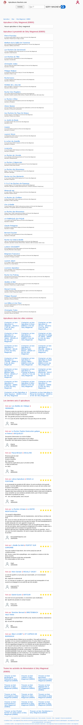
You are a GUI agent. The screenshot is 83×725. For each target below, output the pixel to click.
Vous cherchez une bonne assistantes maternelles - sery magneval (37, 723)
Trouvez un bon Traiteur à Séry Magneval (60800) (28, 677)
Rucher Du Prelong (11, 275)
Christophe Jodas (10, 63)
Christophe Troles (10, 310)
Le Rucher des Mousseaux (14, 169)
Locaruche (8, 148)
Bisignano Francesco (12, 253)
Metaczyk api (9, 190)
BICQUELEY (18, 433)
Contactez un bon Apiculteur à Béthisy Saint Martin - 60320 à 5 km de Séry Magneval (28, 350)
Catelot (7, 127)
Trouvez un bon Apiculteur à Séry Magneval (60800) (45, 703)
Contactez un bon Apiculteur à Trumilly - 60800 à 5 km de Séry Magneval (11, 361)
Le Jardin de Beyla (11, 120)
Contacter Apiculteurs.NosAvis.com (29, 718)
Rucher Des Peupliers (12, 92)
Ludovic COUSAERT (12, 246)
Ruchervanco (9, 78)
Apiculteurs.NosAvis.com (17, 2)
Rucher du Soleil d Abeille (13, 239)
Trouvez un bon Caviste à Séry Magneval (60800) (28, 686)
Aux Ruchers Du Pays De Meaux (16, 113)
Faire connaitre (42, 718)
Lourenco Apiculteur (11, 268)
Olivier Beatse (9, 106)
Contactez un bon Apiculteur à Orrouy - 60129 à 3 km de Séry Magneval (44, 326)
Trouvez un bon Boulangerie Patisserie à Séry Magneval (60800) (11, 678)
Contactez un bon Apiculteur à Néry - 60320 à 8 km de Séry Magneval (28, 384)
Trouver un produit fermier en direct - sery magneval (66, 723)
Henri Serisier (17, 572)
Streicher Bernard (18, 612)
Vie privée (48, 718)
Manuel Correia (10, 289)
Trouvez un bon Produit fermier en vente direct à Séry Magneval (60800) (15, 712)
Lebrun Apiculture (18, 479)
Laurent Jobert (9, 261)
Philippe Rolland (10, 71)
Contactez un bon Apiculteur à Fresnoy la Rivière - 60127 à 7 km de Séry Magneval (28, 372)
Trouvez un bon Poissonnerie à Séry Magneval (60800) (10, 704)
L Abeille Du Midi (18, 545)
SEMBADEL (9, 408)
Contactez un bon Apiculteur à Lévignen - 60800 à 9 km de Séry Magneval (44, 385)
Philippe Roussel (10, 296)
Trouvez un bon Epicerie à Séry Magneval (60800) (11, 686)
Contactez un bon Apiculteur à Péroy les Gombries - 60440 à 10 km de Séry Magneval (41, 394)
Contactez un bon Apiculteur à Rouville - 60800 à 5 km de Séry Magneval (45, 349)
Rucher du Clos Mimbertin (14, 176)
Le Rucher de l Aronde (12, 155)
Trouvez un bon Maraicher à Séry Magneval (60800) (28, 703)
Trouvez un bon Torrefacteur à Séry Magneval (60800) (41, 712)
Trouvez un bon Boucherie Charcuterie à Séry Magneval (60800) (45, 678)
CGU (53, 718)
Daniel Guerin (17, 595)
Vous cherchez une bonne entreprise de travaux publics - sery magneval (38, 720)
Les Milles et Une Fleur (12, 303)
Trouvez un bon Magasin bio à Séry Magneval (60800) (44, 687)
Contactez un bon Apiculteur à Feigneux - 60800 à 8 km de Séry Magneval (11, 385)
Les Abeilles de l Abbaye (20, 406)
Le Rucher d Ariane (19, 509)
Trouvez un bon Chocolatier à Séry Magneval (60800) (45, 695)
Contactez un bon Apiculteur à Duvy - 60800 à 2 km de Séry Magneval (28, 325)
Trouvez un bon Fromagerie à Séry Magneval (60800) (11, 695)
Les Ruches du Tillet (11, 56)
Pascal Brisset (17, 453)
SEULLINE (28, 453)
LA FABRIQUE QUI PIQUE (14, 218)
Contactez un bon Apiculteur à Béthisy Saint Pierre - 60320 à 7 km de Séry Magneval (11, 373)
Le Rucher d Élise (11, 99)
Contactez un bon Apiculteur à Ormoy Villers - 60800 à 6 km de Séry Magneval (27, 361)
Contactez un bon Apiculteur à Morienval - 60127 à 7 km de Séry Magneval (45, 372)
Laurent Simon (9, 134)
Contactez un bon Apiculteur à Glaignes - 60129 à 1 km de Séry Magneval (11, 326)
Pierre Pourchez (10, 35)
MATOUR (27, 595)
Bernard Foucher (10, 232)
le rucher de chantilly (12, 141)
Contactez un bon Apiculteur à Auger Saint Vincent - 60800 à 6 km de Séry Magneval (45, 361)
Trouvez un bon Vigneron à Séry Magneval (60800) (28, 695)
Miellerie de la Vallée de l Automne (17, 42)
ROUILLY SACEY (29, 572)
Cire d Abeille (9, 204)
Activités (20, 7)
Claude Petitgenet (11, 225)
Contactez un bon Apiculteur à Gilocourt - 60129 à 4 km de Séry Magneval (11, 349)
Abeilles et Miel (10, 282)
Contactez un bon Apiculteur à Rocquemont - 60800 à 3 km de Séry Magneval (27, 336)
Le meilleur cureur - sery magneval (12, 720)
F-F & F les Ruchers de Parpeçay (16, 183)
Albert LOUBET (17, 634)
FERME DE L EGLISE (12, 85)
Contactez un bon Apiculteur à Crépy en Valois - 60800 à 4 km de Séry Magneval (45, 336)
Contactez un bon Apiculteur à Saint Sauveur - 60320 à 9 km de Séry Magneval (15, 394)
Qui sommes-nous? (15, 718)
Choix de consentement (66, 718)
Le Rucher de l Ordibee (13, 197)
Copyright (57, 718)
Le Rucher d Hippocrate (13, 162)
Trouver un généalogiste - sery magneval (64, 720)
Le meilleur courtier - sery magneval (13, 723)
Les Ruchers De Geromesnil (14, 49)
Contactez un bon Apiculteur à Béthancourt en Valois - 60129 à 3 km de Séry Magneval (11, 337)
